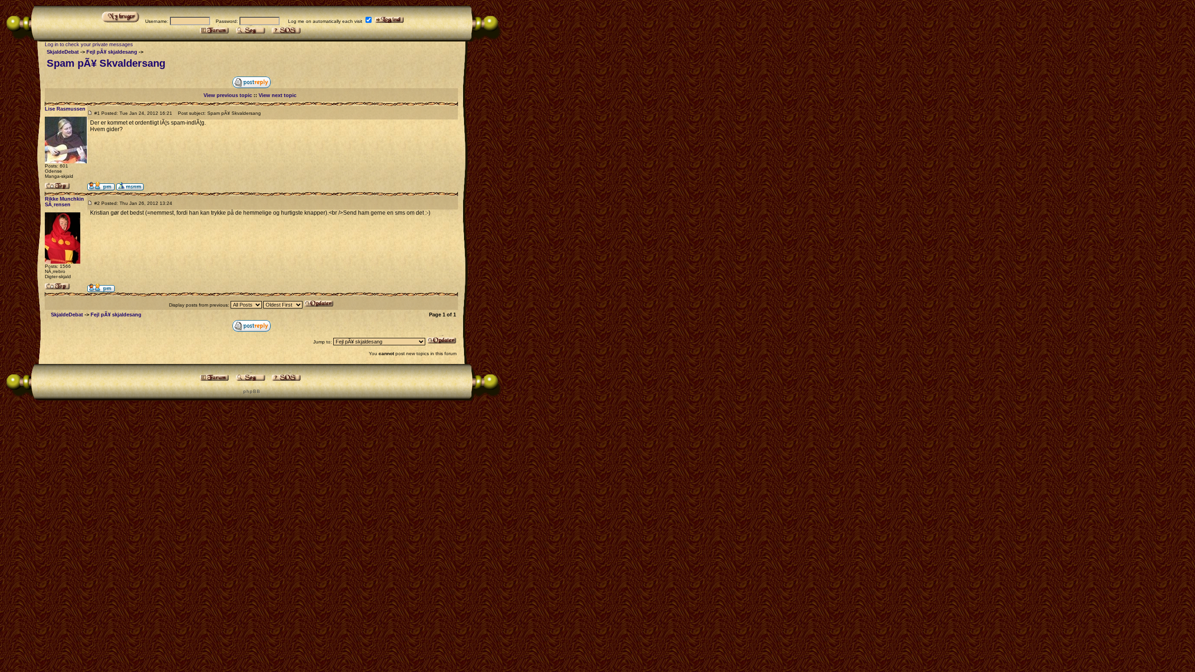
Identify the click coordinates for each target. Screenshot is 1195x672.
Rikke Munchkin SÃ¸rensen (64, 201)
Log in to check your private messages (89, 44)
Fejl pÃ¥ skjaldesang (111, 52)
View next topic (277, 95)
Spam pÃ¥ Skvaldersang (106, 63)
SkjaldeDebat (63, 52)
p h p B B (251, 391)
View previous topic (228, 95)
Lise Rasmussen (65, 109)
